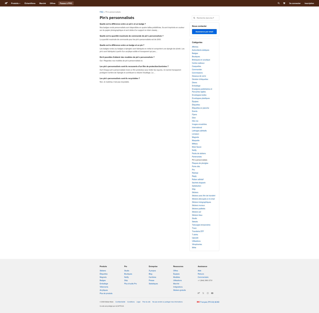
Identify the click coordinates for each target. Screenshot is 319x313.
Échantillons (30, 3)
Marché (42, 3)
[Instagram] (208, 293)
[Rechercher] (278, 3)
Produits (15, 3)
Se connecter (295, 3)
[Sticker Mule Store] (199, 293)
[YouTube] (212, 293)
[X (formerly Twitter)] (203, 293)
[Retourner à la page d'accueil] (6, 3)
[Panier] (284, 3)
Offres (52, 3)
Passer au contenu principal (1, 1)
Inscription (309, 3)
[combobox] (205, 17)
